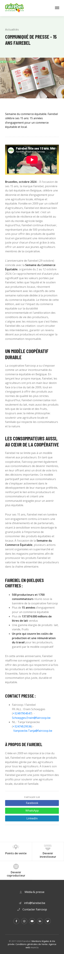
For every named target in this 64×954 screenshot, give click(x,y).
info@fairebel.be (34, 903)
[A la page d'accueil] (14, 8)
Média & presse (34, 892)
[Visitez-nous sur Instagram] (24, 921)
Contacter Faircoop (35, 909)
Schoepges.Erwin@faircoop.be (31, 718)
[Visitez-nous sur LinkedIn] (40, 921)
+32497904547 (22, 713)
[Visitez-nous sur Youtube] (32, 921)
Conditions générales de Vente (32, 944)
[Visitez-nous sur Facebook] (16, 921)
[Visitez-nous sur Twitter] (48, 921)
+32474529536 (22, 726)
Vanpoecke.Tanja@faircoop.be (32, 731)
